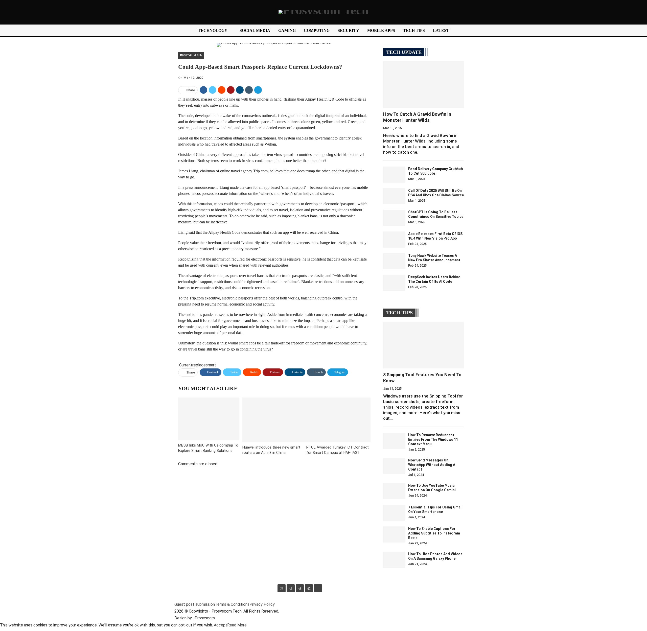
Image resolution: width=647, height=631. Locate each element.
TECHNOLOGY (212, 30)
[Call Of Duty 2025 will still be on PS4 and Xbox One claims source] (394, 196)
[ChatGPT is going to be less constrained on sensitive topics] (394, 218)
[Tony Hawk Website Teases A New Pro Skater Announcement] (394, 261)
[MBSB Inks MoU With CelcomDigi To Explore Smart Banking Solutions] (208, 419)
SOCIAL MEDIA (255, 30)
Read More (237, 625)
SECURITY (348, 30)
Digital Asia (191, 55)
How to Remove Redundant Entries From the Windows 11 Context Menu (433, 439)
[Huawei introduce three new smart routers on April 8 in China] (274, 420)
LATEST (441, 30)
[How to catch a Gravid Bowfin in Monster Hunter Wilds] (423, 84)
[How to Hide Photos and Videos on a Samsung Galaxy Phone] (394, 560)
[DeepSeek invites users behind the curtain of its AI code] (394, 283)
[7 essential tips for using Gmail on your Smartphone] (394, 513)
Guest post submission (194, 604)
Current (185, 365)
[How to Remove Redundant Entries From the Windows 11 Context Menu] (394, 441)
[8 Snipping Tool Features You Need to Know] (423, 345)
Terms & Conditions (232, 604)
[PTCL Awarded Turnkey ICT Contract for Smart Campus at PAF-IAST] (338, 420)
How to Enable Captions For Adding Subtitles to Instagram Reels (434, 533)
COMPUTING (317, 30)
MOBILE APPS (381, 30)
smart (211, 365)
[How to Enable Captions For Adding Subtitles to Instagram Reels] (394, 534)
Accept (220, 625)
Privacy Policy (262, 604)
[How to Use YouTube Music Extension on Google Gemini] (394, 491)
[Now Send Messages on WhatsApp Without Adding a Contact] (394, 466)
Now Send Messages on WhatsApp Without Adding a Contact (431, 464)
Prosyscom (205, 618)
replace (199, 365)
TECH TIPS (414, 30)
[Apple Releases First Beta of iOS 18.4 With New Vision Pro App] (394, 239)
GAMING (287, 30)
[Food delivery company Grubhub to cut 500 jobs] (394, 175)
